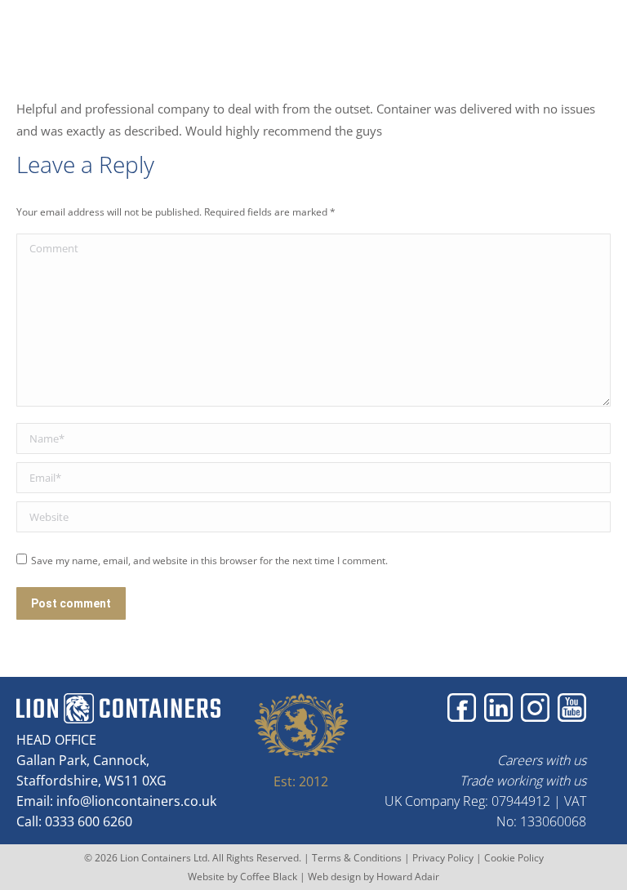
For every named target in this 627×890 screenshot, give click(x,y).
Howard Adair (407, 876)
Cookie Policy (514, 858)
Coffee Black (270, 876)
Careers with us (541, 760)
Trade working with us (523, 781)
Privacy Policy (443, 858)
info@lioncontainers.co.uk (136, 801)
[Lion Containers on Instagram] (535, 707)
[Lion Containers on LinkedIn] (498, 707)
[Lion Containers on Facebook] (461, 707)
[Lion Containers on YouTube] (572, 707)
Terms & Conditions (357, 858)
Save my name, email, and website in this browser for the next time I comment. (209, 560)
